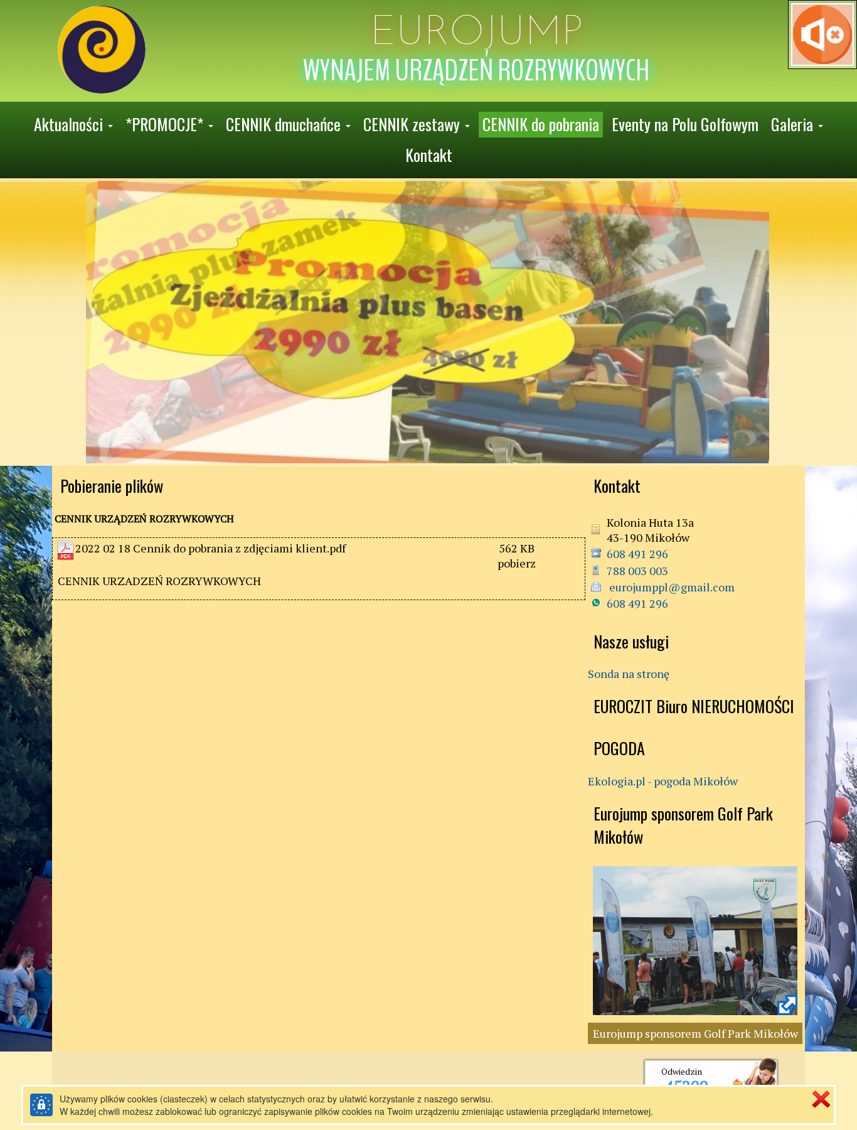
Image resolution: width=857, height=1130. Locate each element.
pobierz (517, 563)
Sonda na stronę (628, 673)
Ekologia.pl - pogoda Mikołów (663, 780)
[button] (73, 124)
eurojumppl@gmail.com (671, 587)
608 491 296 (637, 553)
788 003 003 (637, 570)
